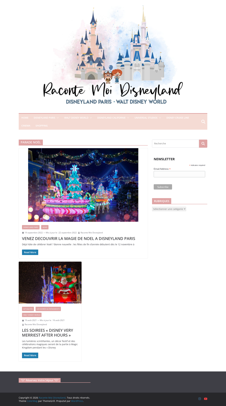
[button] (57, 117)
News (45, 227)
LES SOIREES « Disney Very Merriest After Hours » (47, 332)
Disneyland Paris (44, 117)
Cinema (25, 125)
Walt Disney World (76, 117)
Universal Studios (146, 117)
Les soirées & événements (48, 309)
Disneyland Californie (111, 117)
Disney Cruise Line (177, 117)
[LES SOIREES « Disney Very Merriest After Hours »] (50, 282)
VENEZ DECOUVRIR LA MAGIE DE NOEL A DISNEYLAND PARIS (78, 238)
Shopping (42, 125)
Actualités (28, 309)
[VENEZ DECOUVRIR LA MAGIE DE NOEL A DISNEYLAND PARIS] (83, 185)
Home (24, 117)
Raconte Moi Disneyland (92, 232)
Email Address (162, 169)
